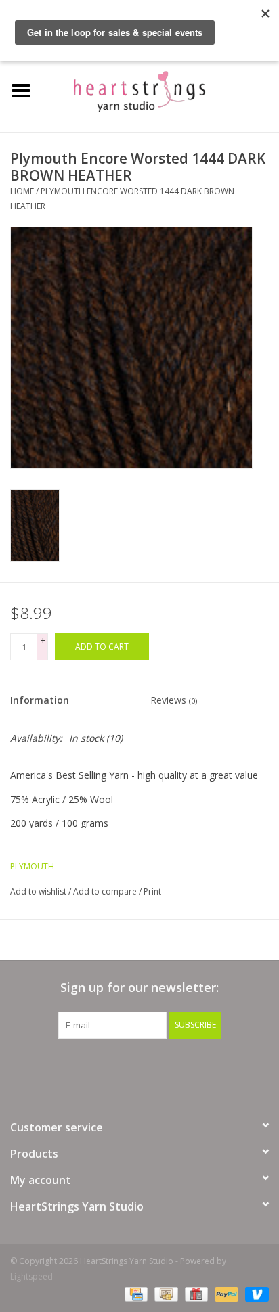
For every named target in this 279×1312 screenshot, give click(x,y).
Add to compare (106, 891)
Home (22, 191)
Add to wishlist (38, 891)
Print (152, 891)
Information (39, 700)
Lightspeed (31, 1276)
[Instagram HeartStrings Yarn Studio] (212, 1066)
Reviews (173, 700)
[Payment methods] (135, 1293)
